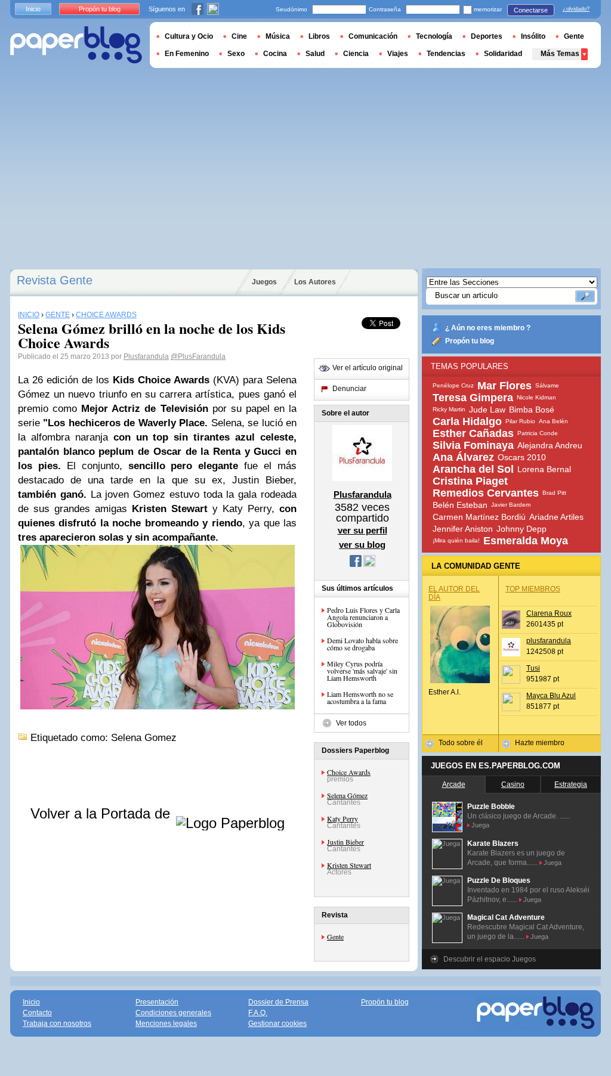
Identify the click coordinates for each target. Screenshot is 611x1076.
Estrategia (570, 784)
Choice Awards (349, 772)
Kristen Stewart (349, 865)
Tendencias (446, 53)
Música (278, 36)
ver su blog (362, 544)
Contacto (37, 1013)
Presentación (156, 1002)
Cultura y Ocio (189, 36)
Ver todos (351, 723)
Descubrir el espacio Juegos (489, 959)
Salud (315, 53)
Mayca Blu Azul (551, 696)
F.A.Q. (257, 1013)
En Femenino (187, 53)
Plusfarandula (146, 356)
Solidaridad (503, 53)
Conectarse (531, 10)
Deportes (486, 36)
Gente (335, 936)
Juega (480, 825)
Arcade (453, 784)
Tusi (533, 668)
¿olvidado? (576, 9)
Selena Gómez (347, 795)
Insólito (533, 36)
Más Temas (560, 53)
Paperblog (76, 45)
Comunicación (372, 36)
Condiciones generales (173, 1013)
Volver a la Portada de (102, 813)
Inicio (33, 9)
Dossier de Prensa (278, 1002)
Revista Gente (54, 280)
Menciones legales (166, 1023)
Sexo (236, 53)
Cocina (275, 53)
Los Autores (315, 282)
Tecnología (434, 36)
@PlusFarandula (198, 356)
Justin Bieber (345, 841)
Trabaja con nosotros (57, 1023)
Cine (239, 36)
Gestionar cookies (277, 1023)
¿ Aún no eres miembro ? (487, 328)
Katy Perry (342, 818)
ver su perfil (362, 530)
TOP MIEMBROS (532, 589)
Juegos (264, 282)
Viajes (397, 53)
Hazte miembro (539, 743)
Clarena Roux (549, 613)
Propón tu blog (469, 341)
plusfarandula (548, 641)
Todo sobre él (461, 743)
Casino (512, 784)
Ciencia (356, 53)
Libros (319, 36)
